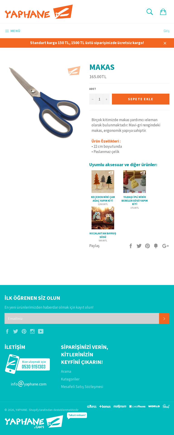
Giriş (166, 31)
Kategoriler (70, 379)
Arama (66, 371)
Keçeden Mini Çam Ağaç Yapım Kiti (103, 198)
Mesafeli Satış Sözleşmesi (82, 386)
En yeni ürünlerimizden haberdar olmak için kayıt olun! (49, 307)
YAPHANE (21, 410)
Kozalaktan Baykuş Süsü (102, 235)
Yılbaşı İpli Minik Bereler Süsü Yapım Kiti (134, 200)
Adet (92, 88)
